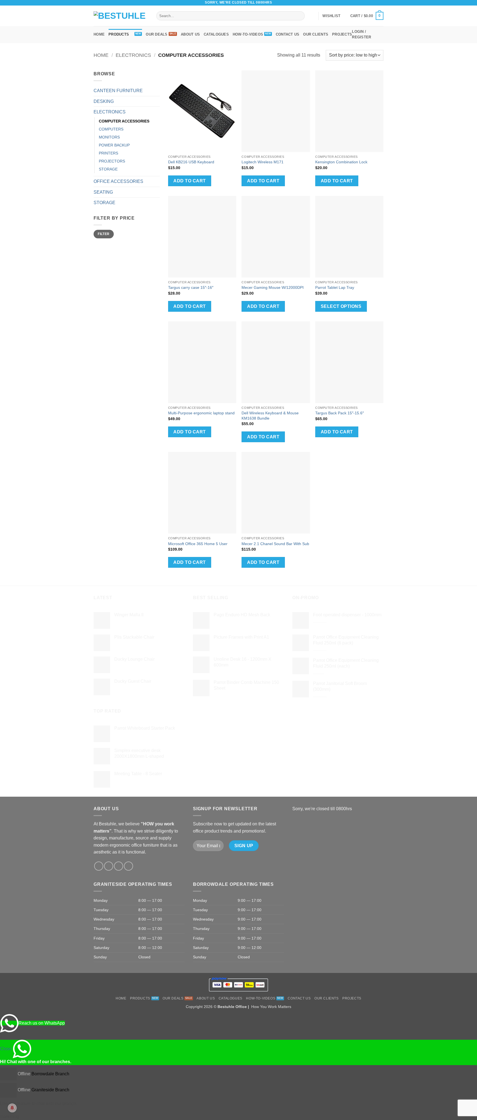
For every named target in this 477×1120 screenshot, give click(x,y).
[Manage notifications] (12, 1107)
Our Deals (156, 34)
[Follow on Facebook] (359, 3)
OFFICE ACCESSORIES (118, 181)
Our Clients (315, 34)
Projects (342, 34)
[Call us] (375, 3)
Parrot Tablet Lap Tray (334, 287)
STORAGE (108, 169)
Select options (341, 306)
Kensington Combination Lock (341, 162)
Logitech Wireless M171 (262, 162)
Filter (103, 234)
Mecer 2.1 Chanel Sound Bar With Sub (275, 544)
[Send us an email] (370, 3)
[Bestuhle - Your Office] (121, 16)
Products (118, 34)
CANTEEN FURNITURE (118, 90)
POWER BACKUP (114, 145)
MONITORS (109, 137)
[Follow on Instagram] (365, 3)
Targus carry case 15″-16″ (190, 287)
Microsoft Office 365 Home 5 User (197, 544)
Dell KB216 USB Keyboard (191, 162)
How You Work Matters (271, 1006)
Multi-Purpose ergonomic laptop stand (201, 413)
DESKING (104, 101)
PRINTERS (108, 153)
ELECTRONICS (133, 55)
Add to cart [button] (189, 180)
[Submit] (299, 16)
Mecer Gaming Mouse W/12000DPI (273, 287)
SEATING (103, 192)
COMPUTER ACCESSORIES (124, 121)
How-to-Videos (248, 34)
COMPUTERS (111, 129)
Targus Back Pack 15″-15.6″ (339, 413)
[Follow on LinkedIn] (380, 3)
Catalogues (216, 34)
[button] (366, 16)
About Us (190, 34)
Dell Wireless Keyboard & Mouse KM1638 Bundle (270, 415)
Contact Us (288, 34)
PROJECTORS (112, 161)
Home (99, 34)
